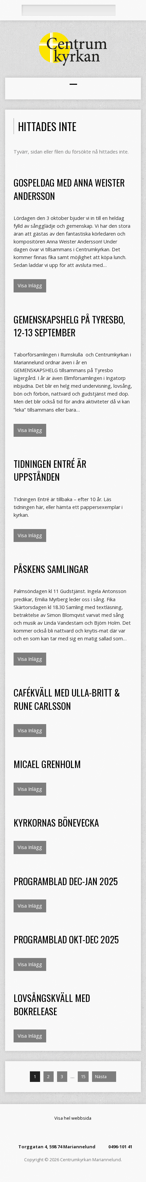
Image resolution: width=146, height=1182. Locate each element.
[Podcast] (76, 1132)
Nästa (101, 1076)
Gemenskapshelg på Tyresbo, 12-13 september (69, 325)
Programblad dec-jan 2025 (66, 881)
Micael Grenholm (47, 764)
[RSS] (59, 1132)
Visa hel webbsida (72, 1118)
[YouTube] (85, 1132)
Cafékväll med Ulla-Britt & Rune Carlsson (67, 698)
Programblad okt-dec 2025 (66, 939)
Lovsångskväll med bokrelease (52, 1004)
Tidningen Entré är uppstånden (50, 470)
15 (83, 1076)
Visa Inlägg (30, 285)
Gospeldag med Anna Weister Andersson (69, 188)
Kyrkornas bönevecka (56, 822)
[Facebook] (68, 1132)
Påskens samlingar (51, 569)
